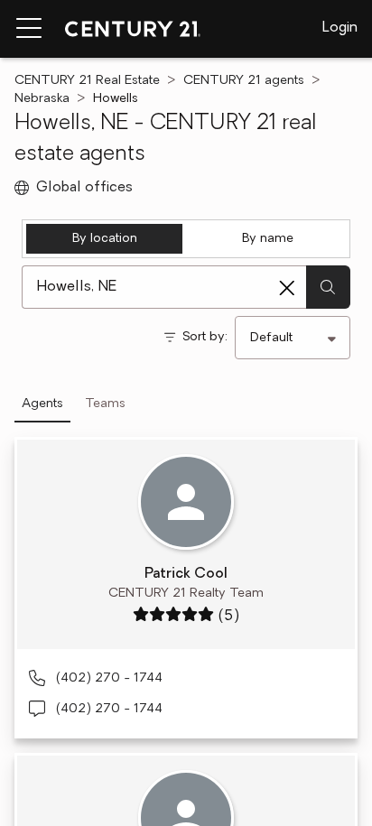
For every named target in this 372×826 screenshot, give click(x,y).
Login (340, 28)
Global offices (84, 188)
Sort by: (205, 337)
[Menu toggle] (28, 28)
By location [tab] (104, 239)
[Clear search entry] (287, 288)
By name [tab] (267, 239)
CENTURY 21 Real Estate (87, 81)
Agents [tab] (42, 404)
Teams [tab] (105, 404)
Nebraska (42, 99)
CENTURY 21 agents (243, 81)
